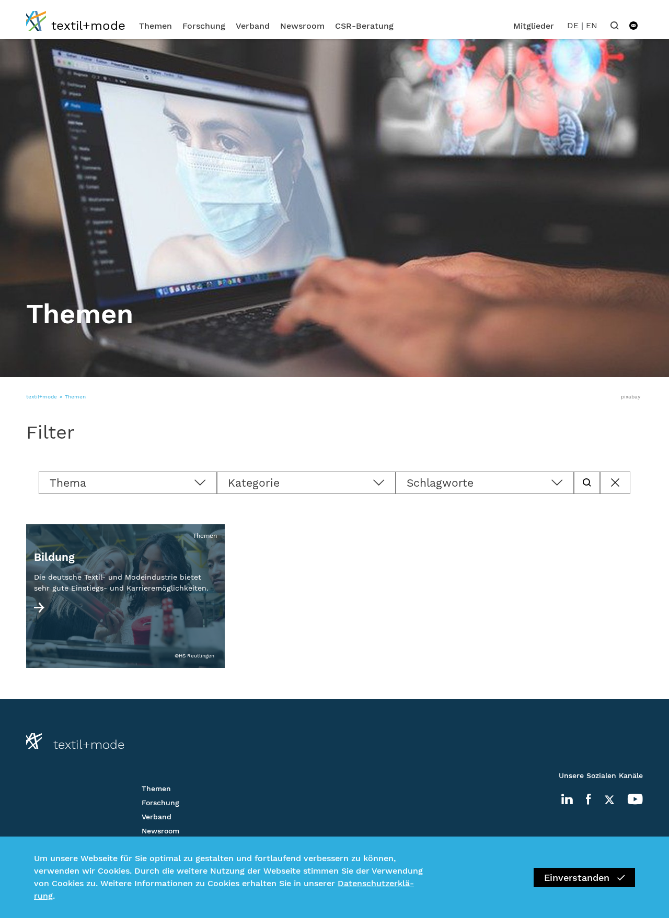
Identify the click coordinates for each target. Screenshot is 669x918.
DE (573, 25)
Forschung (203, 26)
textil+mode (41, 396)
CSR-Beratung (364, 26)
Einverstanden (576, 877)
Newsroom (302, 26)
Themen (155, 26)
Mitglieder (533, 26)
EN (591, 25)
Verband (253, 26)
